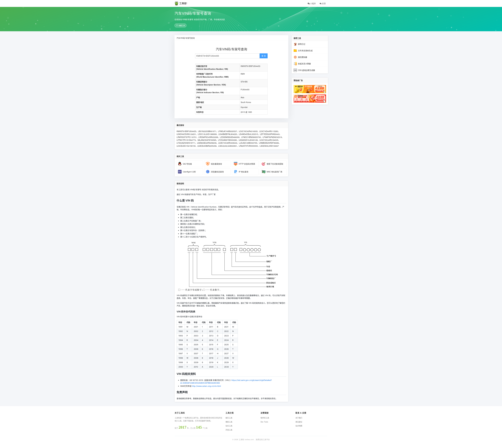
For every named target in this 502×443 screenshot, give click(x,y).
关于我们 (298, 417)
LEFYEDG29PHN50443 (269, 134)
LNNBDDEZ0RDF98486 (269, 143)
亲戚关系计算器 (304, 63)
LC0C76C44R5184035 (268, 140)
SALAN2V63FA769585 (207, 140)
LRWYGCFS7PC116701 (187, 137)
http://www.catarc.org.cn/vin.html (206, 386)
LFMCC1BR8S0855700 (251, 137)
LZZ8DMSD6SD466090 (229, 137)
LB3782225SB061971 (207, 131)
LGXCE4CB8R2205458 (206, 146)
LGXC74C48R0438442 (227, 143)
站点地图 (298, 425)
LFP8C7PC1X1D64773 (186, 140)
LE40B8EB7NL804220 (227, 134)
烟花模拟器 (302, 57)
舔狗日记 (301, 44)
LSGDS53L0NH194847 (269, 146)
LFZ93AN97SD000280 (227, 140)
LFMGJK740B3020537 (227, 131)
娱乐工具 (229, 417)
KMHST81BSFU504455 (186, 131)
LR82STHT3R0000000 (248, 146)
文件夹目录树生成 (305, 50)
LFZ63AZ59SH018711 (186, 143)
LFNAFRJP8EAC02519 (272, 137)
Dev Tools (264, 421)
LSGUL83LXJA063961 (227, 146)
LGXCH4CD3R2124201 (186, 134)
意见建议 (298, 421)
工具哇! (183, 3)
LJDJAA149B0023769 (248, 143)
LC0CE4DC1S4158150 (186, 146)
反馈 (323, 3)
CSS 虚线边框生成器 (306, 70)
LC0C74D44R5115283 (268, 131)
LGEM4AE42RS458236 (206, 143)
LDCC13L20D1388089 (207, 134)
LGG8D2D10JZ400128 (248, 140)
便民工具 (229, 421)
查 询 (263, 55)
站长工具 (229, 425)
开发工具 (229, 429)
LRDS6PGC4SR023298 (208, 137)
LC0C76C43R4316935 (248, 131)
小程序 (313, 3)
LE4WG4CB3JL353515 (248, 134)
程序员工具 (265, 417)
